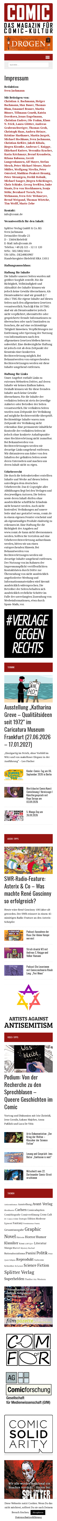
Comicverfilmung (30, 1214)
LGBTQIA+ (29, 1244)
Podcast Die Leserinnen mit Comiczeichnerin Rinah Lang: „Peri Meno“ (39, 970)
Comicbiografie (12, 1214)
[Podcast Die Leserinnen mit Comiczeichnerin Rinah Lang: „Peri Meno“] (13, 973)
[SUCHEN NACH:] (28, 64)
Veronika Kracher (40, 150)
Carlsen (21, 1209)
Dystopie (23, 1218)
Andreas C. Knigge (38, 146)
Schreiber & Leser (13, 1265)
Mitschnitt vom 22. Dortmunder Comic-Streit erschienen (39, 1174)
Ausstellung (25, 1204)
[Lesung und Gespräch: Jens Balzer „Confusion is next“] (13, 1160)
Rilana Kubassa (14, 158)
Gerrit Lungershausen (19, 160)
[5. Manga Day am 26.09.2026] (13, 819)
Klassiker (11, 1243)
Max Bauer (26, 105)
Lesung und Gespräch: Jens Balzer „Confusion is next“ (39, 1155)
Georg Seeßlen (34, 184)
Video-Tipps (12, 1037)
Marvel (16, 1247)
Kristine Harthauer (16, 135)
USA (35, 1279)
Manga (8, 1248)
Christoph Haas (14, 131)
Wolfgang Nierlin (26, 169)
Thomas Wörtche (37, 200)
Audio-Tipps (13, 838)
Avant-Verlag (42, 1204)
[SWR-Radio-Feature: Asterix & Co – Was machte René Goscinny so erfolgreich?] (28, 872)
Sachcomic (39, 1260)
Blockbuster (9, 1210)
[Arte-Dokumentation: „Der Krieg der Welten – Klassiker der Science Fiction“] (13, 1140)
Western (41, 1279)
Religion (13, 1260)
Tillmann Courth (25, 112)
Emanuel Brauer (23, 109)
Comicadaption (35, 1210)
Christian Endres (15, 120)
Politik (42, 1252)
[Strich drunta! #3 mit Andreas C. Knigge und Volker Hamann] (13, 956)
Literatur (40, 1243)
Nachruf (31, 1248)
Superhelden (14, 1278)
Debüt (15, 1219)
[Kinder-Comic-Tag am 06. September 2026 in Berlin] (13, 778)
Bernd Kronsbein (39, 154)
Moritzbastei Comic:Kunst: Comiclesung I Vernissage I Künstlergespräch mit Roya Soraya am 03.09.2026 (39, 795)
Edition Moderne (37, 1218)
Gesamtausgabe (14, 1230)
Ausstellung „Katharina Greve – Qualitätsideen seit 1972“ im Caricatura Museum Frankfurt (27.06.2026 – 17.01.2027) (28, 725)
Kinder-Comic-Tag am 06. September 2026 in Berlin (39, 772)
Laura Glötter (25, 124)
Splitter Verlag (19, 1272)
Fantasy (18, 1223)
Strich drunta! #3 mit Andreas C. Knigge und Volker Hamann (37, 952)
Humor (41, 1236)
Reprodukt (25, 1259)
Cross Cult (46, 1214)
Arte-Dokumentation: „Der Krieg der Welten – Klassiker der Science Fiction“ (39, 1138)
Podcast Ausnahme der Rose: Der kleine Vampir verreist (38, 935)
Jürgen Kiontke (14, 146)
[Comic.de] (28, 18)
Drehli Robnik (36, 177)
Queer (6, 1260)
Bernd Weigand (14, 200)
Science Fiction (36, 1265)
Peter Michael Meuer (28, 165)
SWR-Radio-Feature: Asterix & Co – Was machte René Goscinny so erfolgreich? (27, 889)
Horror (30, 1236)
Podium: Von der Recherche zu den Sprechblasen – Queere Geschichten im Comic (28, 1092)
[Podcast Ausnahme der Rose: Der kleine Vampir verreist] (13, 938)
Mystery (24, 1248)
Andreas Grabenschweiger (25, 126)
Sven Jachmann (14, 90)
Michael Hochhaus (16, 139)
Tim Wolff (11, 203)
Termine (11, 667)
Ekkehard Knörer (15, 150)
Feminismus (28, 1223)
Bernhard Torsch (24, 192)
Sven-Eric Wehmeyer (33, 196)
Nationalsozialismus (14, 1253)
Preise (50, 1254)
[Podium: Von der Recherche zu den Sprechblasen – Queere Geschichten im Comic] (28, 1070)
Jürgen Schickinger (39, 181)
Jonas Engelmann (30, 116)
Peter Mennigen (15, 177)
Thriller (29, 1279)
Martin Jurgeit (39, 135)
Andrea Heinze (35, 131)
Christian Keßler (15, 143)
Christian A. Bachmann (19, 101)
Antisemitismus (10, 1204)
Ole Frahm (35, 120)
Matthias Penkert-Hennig (33, 173)
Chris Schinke (13, 184)
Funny (37, 1223)
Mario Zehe (27, 203)
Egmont (8, 1223)
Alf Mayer (32, 162)
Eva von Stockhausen (27, 188)
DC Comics (8, 1219)
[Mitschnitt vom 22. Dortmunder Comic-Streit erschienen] (13, 1178)
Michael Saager (14, 181)
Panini (31, 1253)
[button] (28, 43)
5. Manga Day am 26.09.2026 (34, 813)
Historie (20, 1237)
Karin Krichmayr (15, 154)
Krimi (21, 1243)
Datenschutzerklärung (28, 1517)
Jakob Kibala (36, 143)
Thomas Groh (38, 128)
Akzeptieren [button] (37, 1512)
